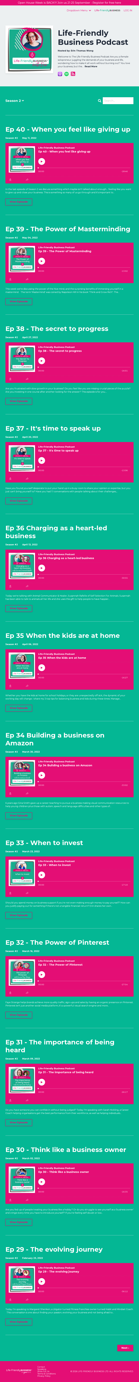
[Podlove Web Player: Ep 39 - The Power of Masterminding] (69, 263)
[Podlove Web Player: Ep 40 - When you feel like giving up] (69, 163)
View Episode (19, 201)
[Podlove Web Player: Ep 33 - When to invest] (69, 876)
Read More (91, 66)
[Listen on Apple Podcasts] (60, 74)
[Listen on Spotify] (66, 74)
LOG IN (128, 10)
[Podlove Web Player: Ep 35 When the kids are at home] (69, 669)
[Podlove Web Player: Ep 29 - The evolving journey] (69, 1283)
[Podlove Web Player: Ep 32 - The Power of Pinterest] (69, 976)
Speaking (41, 1369)
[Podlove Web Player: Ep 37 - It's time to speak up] (69, 462)
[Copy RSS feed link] (73, 74)
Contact (41, 1367)
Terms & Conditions (46, 1374)
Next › (125, 1347)
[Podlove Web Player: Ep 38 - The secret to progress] (69, 362)
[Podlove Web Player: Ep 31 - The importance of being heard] (69, 1084)
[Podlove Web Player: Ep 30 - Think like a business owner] (69, 1183)
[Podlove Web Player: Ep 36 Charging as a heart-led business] (69, 570)
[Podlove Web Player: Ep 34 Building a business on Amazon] (69, 777)
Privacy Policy (43, 1376)
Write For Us (43, 1371)
